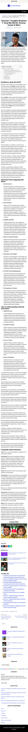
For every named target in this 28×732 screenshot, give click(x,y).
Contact (3, 713)
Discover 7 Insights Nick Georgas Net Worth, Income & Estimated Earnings (17, 558)
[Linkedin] (16, 1)
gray (13, 611)
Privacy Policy (4, 718)
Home (2, 708)
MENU (25, 11)
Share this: (7, 75)
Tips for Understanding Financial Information (13, 71)
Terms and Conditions (6, 720)
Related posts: (7, 77)
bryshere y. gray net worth (8, 68)
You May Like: (7, 78)
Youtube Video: (9, 74)
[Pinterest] (14, 1)
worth (16, 611)
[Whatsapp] (11, 546)
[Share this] (2, 546)
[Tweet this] (4, 546)
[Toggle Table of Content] (19, 67)
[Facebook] (12, 1)
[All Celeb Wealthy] (14, 5)
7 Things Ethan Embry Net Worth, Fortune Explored (13, 703)
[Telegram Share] (9, 546)
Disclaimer (3, 715)
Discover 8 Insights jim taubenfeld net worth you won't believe (17, 553)
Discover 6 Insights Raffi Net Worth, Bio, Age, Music (13, 700)
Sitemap (3, 722)
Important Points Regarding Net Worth (12, 70)
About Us (3, 711)
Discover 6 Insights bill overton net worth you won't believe (17, 563)
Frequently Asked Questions (10, 73)
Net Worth (7, 611)
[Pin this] (6, 546)
